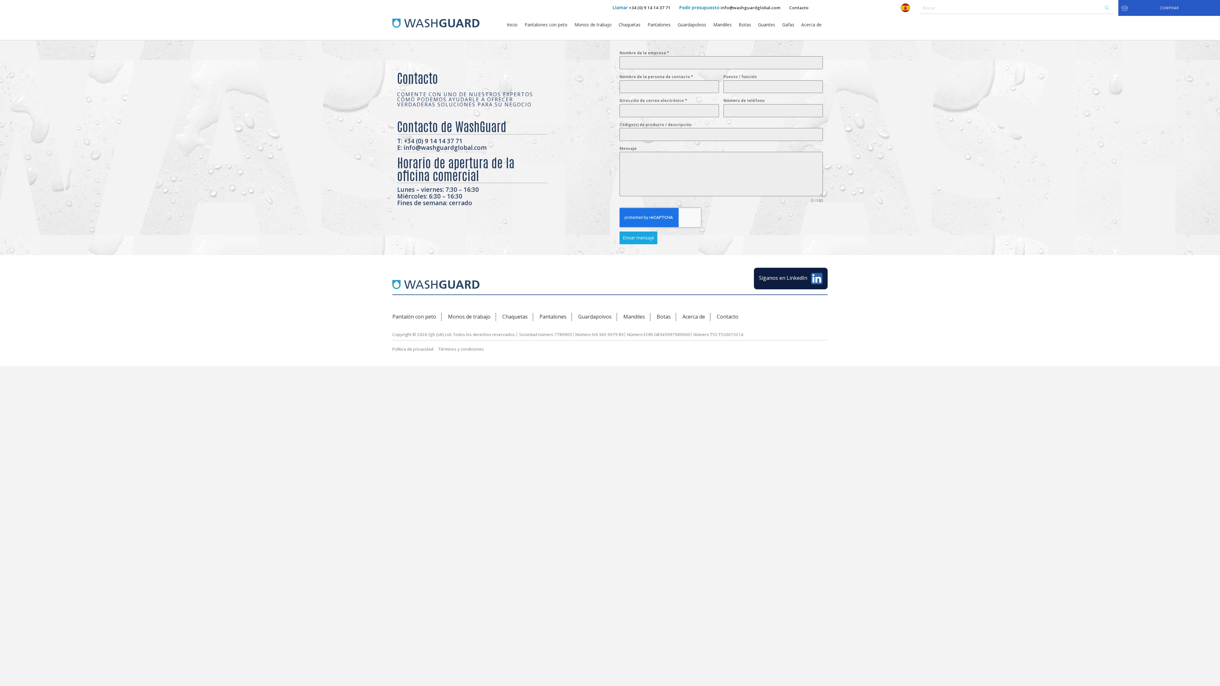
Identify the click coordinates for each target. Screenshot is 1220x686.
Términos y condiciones (461, 349)
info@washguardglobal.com (750, 7)
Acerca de (811, 25)
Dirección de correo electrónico (653, 100)
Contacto (799, 7)
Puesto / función (740, 76)
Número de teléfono (744, 100)
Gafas (788, 25)
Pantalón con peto (414, 316)
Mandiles (722, 25)
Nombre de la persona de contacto (656, 76)
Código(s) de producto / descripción (656, 124)
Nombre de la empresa (644, 53)
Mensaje (628, 148)
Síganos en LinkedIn (784, 278)
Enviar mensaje (638, 238)
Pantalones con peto (546, 25)
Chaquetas (629, 25)
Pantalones (659, 25)
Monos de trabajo (593, 25)
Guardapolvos (692, 25)
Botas (745, 25)
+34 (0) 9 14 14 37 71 (649, 7)
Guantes (766, 25)
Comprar (1169, 7)
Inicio (512, 25)
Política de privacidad (412, 349)
